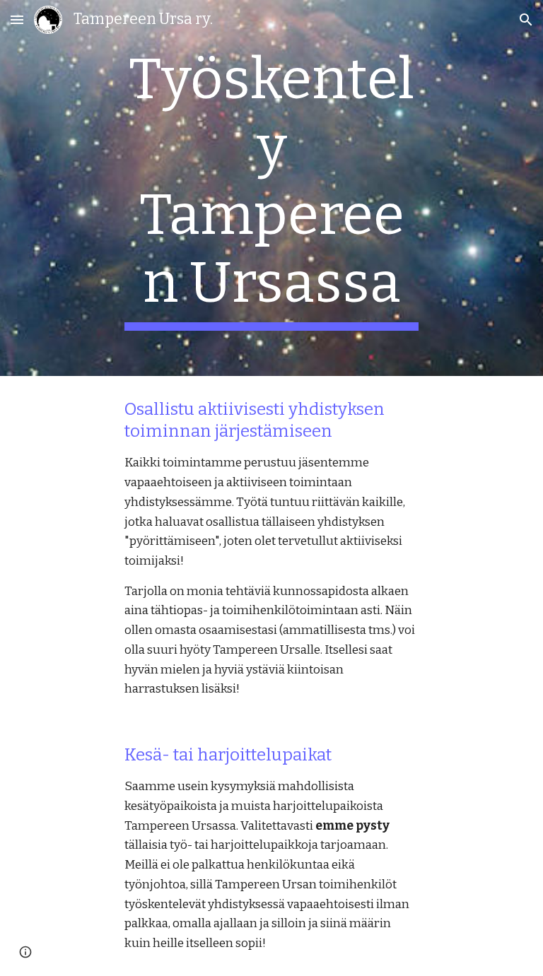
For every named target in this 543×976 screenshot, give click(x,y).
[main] (271, 188)
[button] (17, 19)
